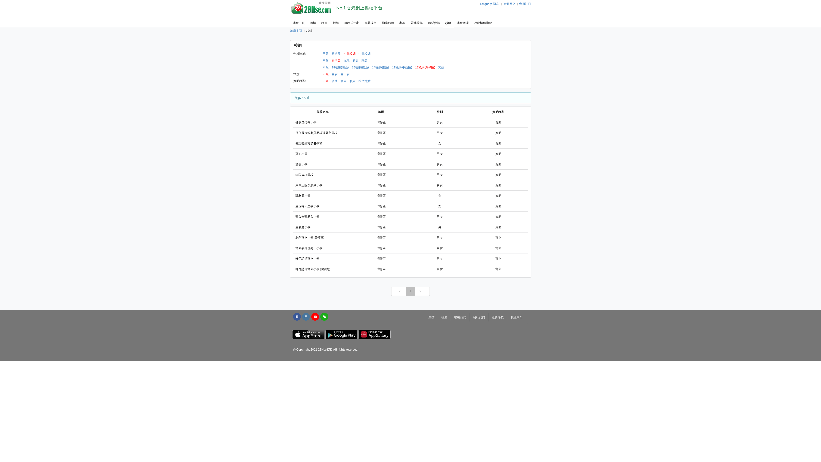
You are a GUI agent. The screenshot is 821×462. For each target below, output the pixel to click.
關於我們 (479, 317)
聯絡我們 (460, 317)
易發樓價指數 (483, 23)
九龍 (347, 60)
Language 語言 (489, 4)
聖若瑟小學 (302, 227)
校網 (448, 23)
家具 (402, 23)
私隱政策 (517, 317)
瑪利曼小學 (302, 195)
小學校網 (350, 53)
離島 (365, 60)
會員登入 (510, 4)
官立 (344, 81)
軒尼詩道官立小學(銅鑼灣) (312, 269)
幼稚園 (336, 53)
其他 (441, 67)
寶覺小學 (301, 164)
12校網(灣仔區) (425, 67)
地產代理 (463, 23)
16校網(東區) (360, 67)
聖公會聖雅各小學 (307, 216)
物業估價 (388, 23)
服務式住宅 (351, 23)
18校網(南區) (340, 67)
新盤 (336, 23)
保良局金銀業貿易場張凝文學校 (316, 133)
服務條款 (498, 317)
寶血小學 (301, 153)
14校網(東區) (380, 67)
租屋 (324, 23)
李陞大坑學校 (304, 174)
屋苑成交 (371, 23)
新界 (356, 60)
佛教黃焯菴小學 (305, 122)
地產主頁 (299, 23)
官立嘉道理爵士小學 (308, 248)
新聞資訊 (434, 23)
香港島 (336, 60)
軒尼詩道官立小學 (307, 258)
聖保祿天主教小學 (307, 206)
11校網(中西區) (402, 67)
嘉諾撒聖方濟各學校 (308, 143)
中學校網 (365, 53)
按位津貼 (365, 81)
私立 (353, 81)
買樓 (313, 23)
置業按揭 (417, 23)
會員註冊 (525, 4)
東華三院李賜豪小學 (308, 185)
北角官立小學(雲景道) (309, 237)
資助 (335, 81)
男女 (335, 74)
